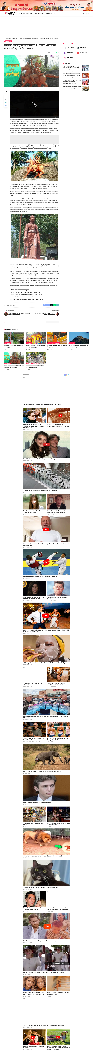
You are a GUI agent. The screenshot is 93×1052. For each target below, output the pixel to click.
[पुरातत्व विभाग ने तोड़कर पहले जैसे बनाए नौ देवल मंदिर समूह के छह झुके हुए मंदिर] (36, 358)
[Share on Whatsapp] (56, 52)
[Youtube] (82, 53)
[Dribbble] (69, 58)
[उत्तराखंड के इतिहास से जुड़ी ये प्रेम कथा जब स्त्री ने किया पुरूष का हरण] (57, 338)
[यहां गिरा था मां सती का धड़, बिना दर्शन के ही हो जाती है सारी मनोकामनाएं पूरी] (79, 338)
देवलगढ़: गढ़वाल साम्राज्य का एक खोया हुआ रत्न (20, 289)
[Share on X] (54, 52)
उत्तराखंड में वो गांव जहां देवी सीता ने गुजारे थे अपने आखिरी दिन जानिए (24, 297)
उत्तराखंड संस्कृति (57, 343)
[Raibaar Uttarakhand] (10, 13)
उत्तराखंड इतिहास (8, 41)
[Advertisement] (46, 25)
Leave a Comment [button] (53, 321)
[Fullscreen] (57, 117)
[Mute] (55, 117)
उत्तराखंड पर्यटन (35, 363)
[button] (57, 13)
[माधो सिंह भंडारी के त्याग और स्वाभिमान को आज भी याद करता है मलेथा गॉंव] (14, 338)
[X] (82, 48)
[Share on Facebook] (52, 52)
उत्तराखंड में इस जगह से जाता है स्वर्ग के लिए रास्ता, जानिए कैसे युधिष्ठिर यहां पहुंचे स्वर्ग (27, 299)
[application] (34, 104)
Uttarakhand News (67, 70)
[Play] (11, 117)
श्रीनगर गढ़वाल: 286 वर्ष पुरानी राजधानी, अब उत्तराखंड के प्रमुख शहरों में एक (25, 292)
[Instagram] (69, 53)
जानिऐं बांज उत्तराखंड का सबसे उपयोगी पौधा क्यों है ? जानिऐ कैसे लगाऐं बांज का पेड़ (26, 294)
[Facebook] (69, 48)
